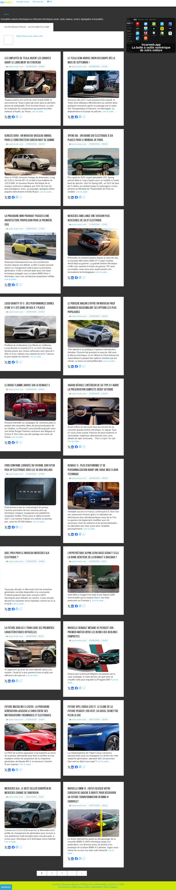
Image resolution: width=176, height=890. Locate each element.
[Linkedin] (9, 118)
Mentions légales (70, 884)
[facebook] (13, 118)
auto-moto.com (16, 67)
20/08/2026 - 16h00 (35, 144)
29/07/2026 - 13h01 (98, 806)
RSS (106, 887)
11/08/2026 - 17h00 (35, 474)
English (113, 887)
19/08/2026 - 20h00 (98, 144)
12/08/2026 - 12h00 (98, 394)
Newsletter (97, 887)
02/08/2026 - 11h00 (35, 720)
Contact (112, 884)
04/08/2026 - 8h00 (34, 636)
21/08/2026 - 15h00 (35, 67)
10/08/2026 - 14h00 (35, 561)
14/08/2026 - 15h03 (35, 312)
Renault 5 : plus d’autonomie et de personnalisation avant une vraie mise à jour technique (93, 470)
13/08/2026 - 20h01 (35, 389)
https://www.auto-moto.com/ (29, 36)
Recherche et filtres (68, 887)
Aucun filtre (84, 887)
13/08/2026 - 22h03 (98, 316)
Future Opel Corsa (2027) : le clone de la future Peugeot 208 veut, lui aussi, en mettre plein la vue (93, 711)
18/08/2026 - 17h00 (35, 229)
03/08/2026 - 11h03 (98, 641)
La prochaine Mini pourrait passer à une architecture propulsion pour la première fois (28, 220)
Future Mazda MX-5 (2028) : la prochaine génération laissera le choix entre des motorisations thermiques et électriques (28, 711)
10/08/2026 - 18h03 (98, 478)
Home (6, 14)
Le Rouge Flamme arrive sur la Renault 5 (27, 385)
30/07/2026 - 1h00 (34, 797)
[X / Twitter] (6, 118)
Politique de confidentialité (93, 884)
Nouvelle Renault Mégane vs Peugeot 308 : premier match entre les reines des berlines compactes (92, 632)
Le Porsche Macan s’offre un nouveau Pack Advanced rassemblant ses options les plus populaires (92, 308)
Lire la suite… (38, 111)
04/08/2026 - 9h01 (97, 561)
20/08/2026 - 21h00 (98, 67)
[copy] (20, 118)
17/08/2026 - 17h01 (98, 224)
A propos (56, 884)
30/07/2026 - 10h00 (98, 720)
